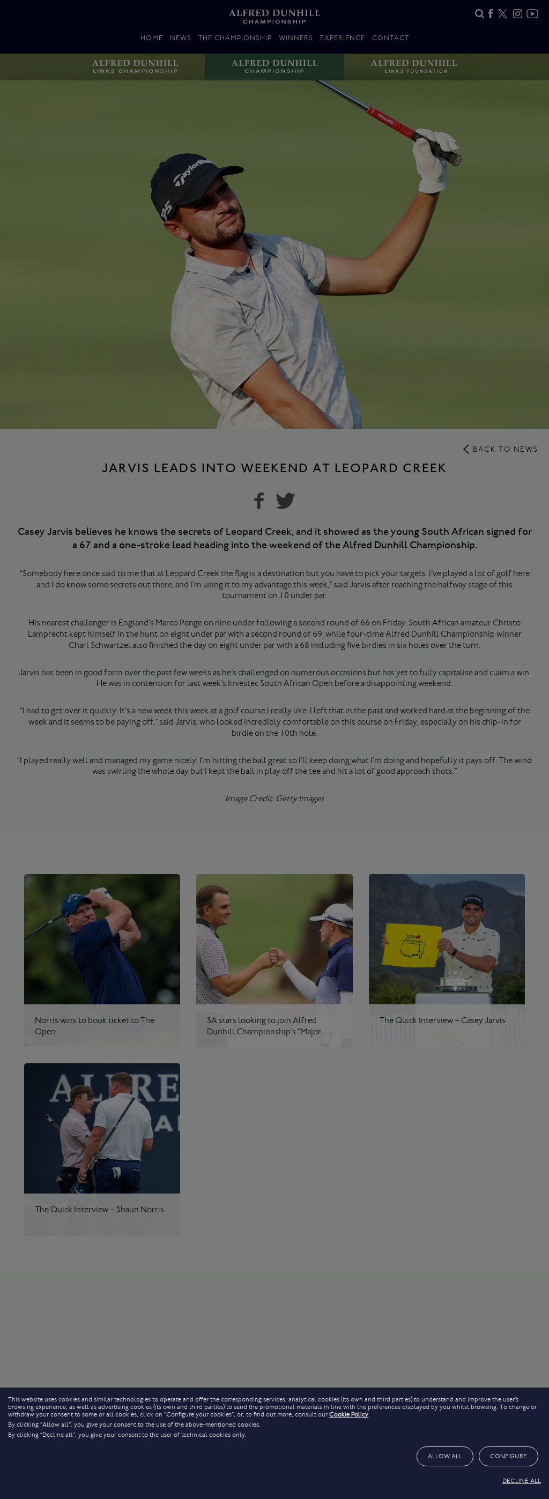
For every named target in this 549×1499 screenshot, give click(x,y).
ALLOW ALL (445, 1456)
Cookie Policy (348, 1414)
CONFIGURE (508, 1456)
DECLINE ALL (521, 1481)
